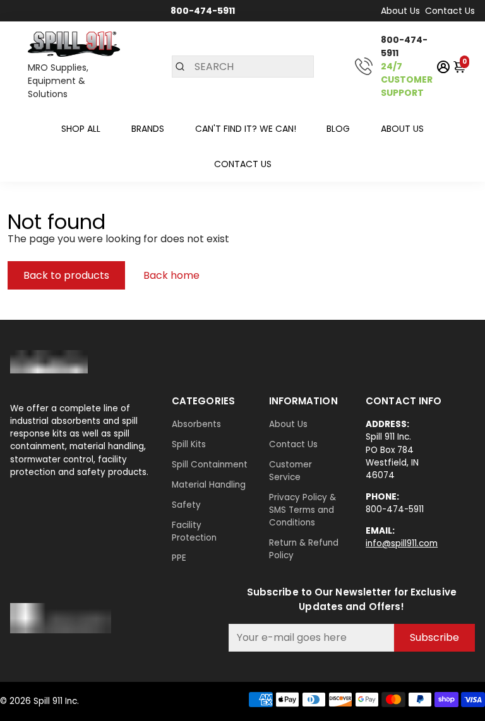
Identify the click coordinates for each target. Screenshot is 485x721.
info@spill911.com (402, 543)
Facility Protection (194, 531)
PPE (179, 558)
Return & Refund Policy (303, 549)
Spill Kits (189, 444)
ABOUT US (402, 128)
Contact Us (450, 10)
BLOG (338, 128)
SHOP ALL (80, 128)
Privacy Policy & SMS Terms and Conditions (302, 510)
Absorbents (196, 424)
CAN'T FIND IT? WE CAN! (245, 128)
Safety (186, 505)
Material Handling (209, 485)
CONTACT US (243, 164)
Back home (171, 275)
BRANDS (147, 128)
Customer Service (290, 471)
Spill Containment (210, 465)
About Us (400, 10)
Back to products (66, 275)
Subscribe (434, 637)
